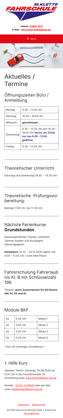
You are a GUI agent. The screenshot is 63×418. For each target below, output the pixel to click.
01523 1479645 (25, 385)
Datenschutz (38, 404)
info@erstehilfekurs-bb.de (26, 389)
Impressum (23, 404)
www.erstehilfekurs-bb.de (40, 377)
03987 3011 (36, 26)
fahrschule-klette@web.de (36, 29)
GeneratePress (31, 413)
